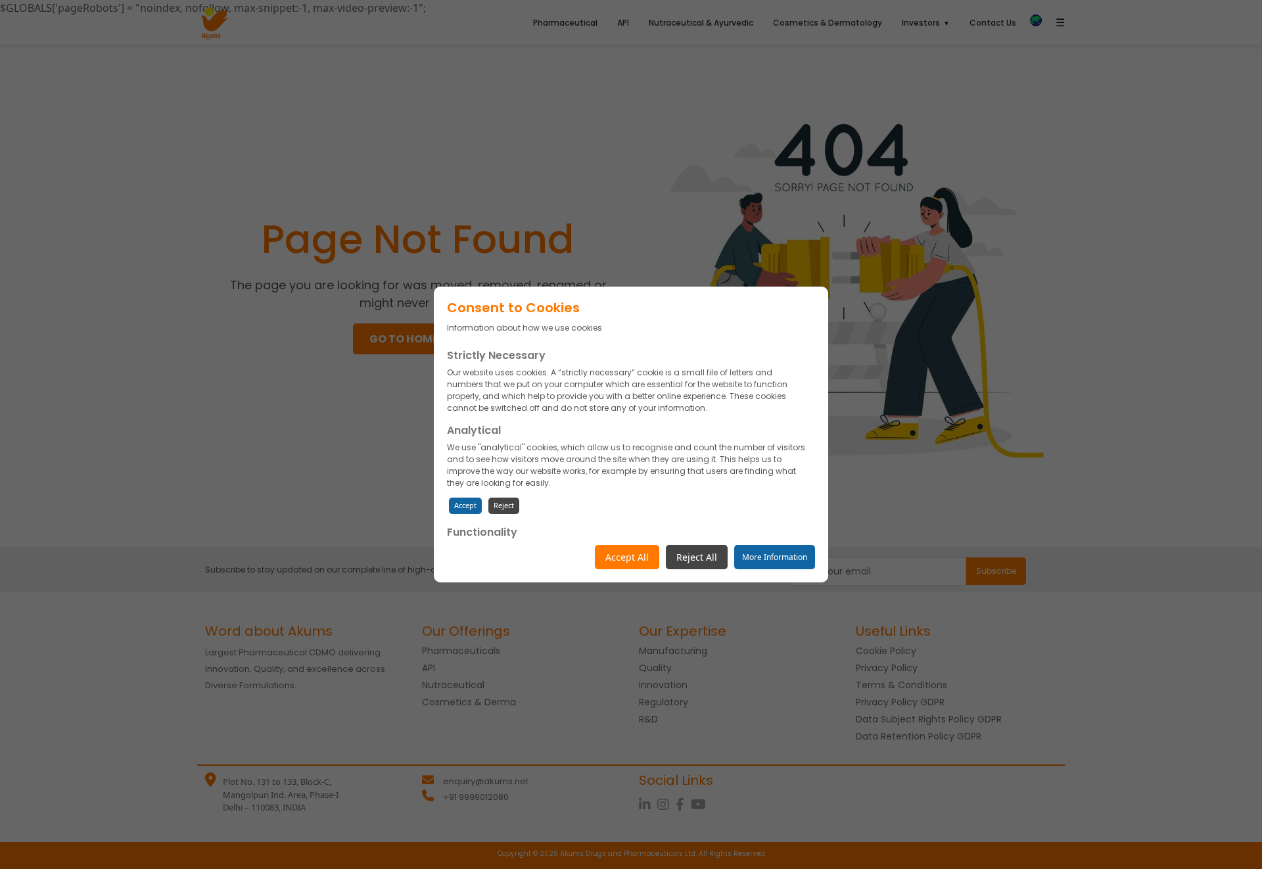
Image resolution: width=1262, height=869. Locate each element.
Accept (465, 505)
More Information (774, 557)
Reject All (696, 557)
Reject (504, 505)
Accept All (627, 557)
